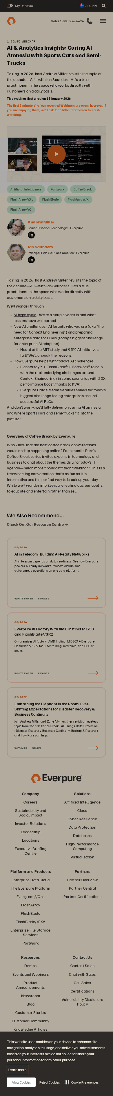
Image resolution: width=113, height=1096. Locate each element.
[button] (81, 1082)
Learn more (17, 1069)
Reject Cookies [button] (49, 1082)
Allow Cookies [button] (21, 1082)
